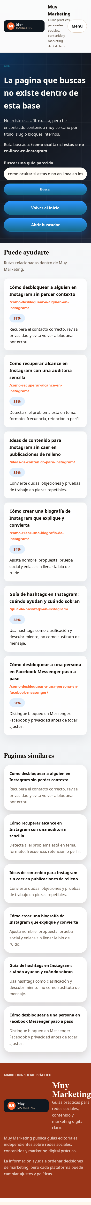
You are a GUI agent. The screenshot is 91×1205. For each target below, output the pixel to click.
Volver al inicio (45, 208)
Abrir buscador (45, 224)
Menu (77, 26)
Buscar (45, 189)
